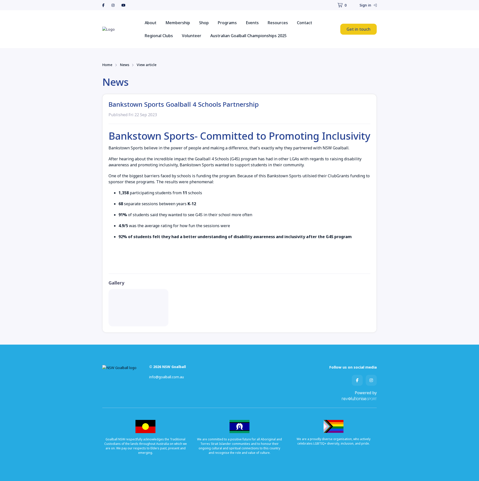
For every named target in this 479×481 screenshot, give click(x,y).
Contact (304, 22)
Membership (177, 22)
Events (252, 22)
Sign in (365, 5)
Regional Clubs (159, 35)
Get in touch (358, 29)
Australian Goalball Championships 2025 (248, 35)
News (124, 64)
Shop (204, 22)
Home (107, 64)
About (150, 22)
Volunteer (191, 35)
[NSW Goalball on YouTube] (123, 5)
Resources (278, 22)
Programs (227, 22)
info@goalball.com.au (166, 377)
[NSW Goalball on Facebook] (103, 5)
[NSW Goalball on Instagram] (113, 5)
